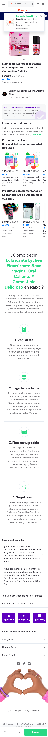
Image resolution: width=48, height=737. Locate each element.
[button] (24, 10)
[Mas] (19, 732)
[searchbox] (21, 4)
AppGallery (39, 619)
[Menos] (4, 732)
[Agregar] (17, 154)
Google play (24, 619)
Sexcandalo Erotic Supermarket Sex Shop (27, 92)
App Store (9, 619)
